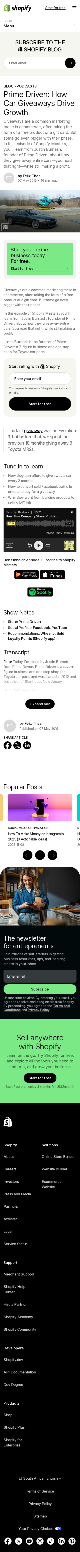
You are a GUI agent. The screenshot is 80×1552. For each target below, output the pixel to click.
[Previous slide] (27, 855)
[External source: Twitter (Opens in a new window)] (18, 1541)
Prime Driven (30, 621)
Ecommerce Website (52, 1184)
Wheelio (47, 633)
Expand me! (40, 704)
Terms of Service (40, 1491)
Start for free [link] (40, 404)
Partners (11, 1206)
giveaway (33, 430)
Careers (10, 1169)
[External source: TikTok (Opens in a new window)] (50, 1541)
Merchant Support (19, 1274)
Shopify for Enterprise (13, 1442)
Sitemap (40, 1516)
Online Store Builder (58, 1156)
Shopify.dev (13, 1359)
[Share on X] (17, 745)
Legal (8, 1231)
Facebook (41, 627)
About (9, 1156)
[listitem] (40, 820)
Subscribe (40, 989)
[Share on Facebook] (8, 745)
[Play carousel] (40, 855)
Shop (8, 1415)
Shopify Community (20, 1329)
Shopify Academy (18, 1317)
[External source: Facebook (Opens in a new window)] (8, 1541)
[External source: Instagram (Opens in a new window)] (40, 1541)
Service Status (16, 1244)
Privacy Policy (39, 1010)
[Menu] (74, 7)
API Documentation (20, 1372)
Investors (11, 1181)
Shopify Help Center (14, 1289)
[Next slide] (52, 855)
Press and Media (17, 1194)
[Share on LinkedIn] (27, 745)
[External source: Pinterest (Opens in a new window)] (72, 1541)
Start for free (55, 8)
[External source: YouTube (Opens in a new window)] (29, 1541)
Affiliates (11, 1219)
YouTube (59, 627)
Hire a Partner (15, 1304)
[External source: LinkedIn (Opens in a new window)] (61, 1541)
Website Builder (54, 1169)
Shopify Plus (14, 1427)
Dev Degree (13, 1384)
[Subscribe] (70, 63)
